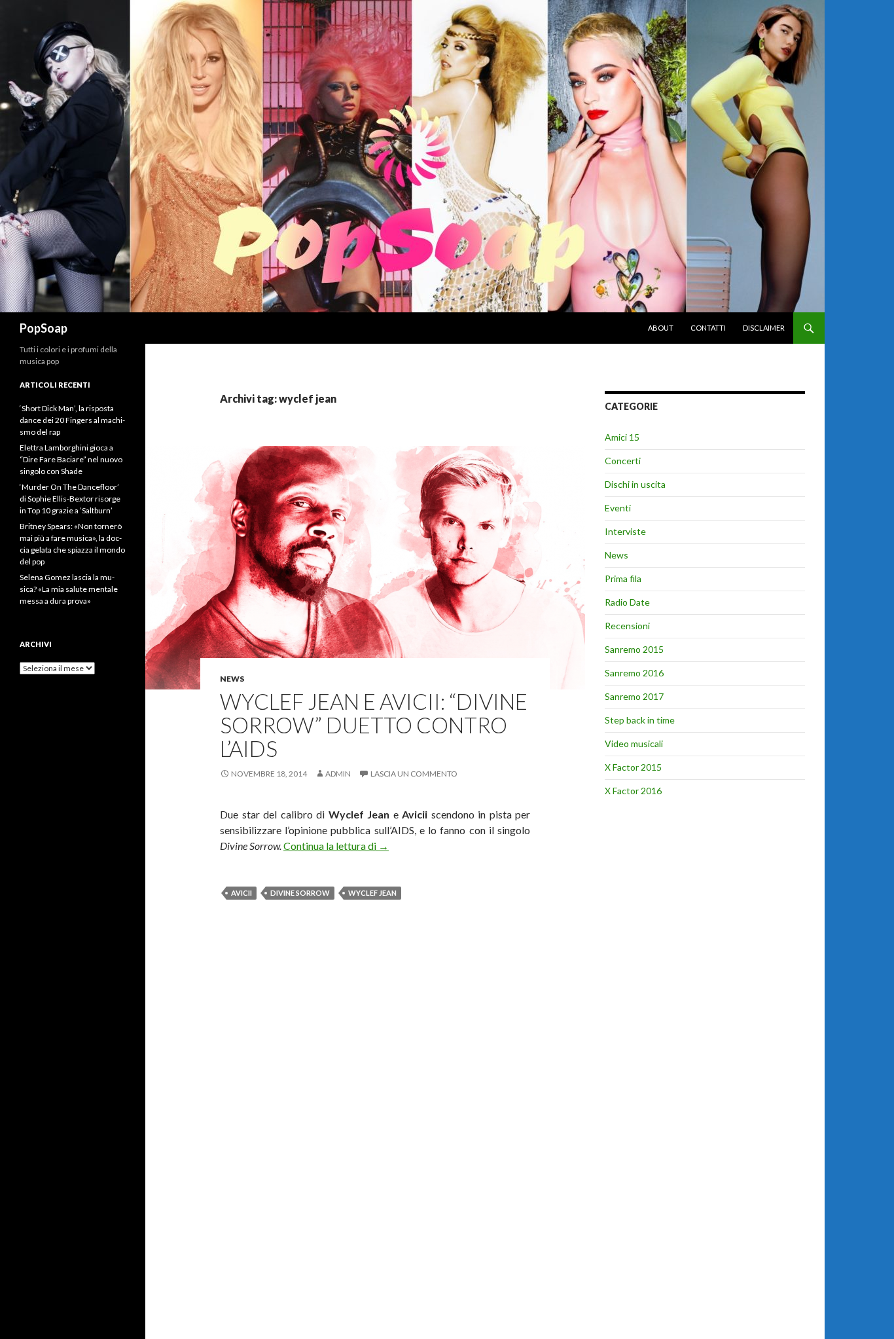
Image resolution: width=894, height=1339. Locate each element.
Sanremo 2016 (634, 672)
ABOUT (660, 327)
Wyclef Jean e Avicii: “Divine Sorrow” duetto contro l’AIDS (373, 724)
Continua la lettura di (336, 845)
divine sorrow (300, 893)
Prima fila (623, 578)
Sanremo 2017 (634, 696)
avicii (241, 893)
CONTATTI (708, 327)
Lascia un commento (413, 774)
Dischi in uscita (635, 484)
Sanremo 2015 (634, 649)
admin (338, 774)
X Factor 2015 (633, 767)
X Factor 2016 (633, 790)
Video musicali (634, 743)
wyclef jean (372, 893)
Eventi (618, 507)
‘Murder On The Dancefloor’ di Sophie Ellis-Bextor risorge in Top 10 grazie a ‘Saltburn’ (70, 498)
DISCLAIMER (764, 327)
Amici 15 (622, 437)
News (232, 679)
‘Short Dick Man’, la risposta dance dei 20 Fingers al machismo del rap (72, 420)
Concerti (623, 460)
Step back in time (640, 719)
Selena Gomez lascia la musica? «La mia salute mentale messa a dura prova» (69, 589)
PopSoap (43, 328)
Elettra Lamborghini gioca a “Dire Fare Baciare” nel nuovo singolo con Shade (71, 459)
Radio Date (627, 602)
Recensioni (627, 625)
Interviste (625, 531)
